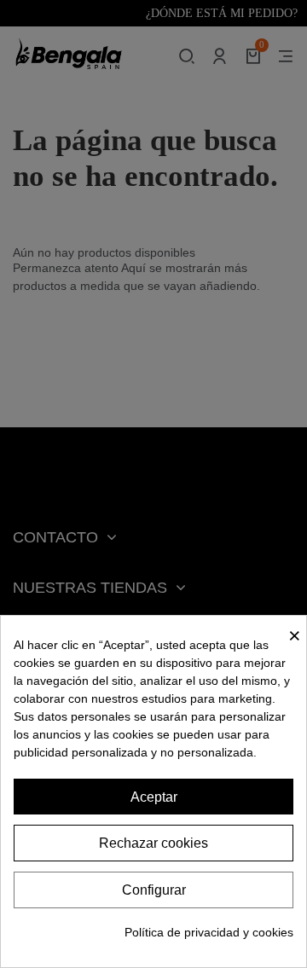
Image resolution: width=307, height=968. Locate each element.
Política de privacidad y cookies (209, 932)
